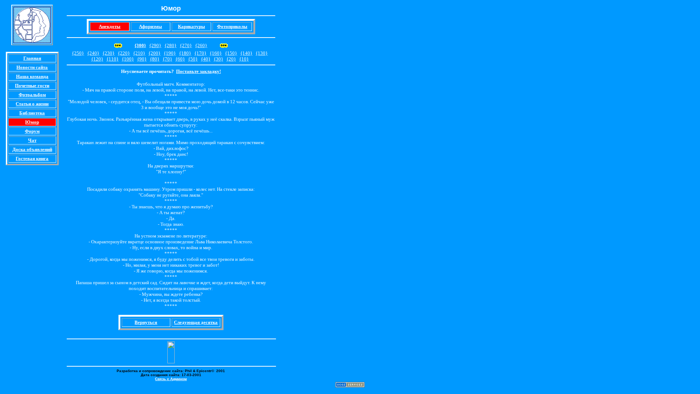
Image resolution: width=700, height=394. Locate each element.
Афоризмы (150, 26)
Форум (32, 131)
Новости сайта (32, 67)
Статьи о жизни (32, 104)
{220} (124, 53)
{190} (170, 53)
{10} (244, 59)
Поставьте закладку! (198, 71)
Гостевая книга (32, 158)
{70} (167, 59)
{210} (139, 53)
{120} (97, 59)
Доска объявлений (32, 149)
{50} (193, 59)
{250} (78, 53)
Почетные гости (32, 85)
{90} (142, 59)
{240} (93, 53)
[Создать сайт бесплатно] (350, 385)
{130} (262, 53)
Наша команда (32, 76)
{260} (201, 45)
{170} (200, 53)
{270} (186, 45)
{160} (216, 53)
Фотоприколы (232, 26)
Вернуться (146, 322)
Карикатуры (191, 26)
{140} (246, 53)
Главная (32, 58)
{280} (170, 45)
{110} (112, 59)
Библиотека (32, 113)
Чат (32, 140)
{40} (205, 59)
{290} (155, 45)
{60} (180, 59)
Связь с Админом (171, 379)
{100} (128, 59)
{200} (154, 53)
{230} (108, 53)
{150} (231, 53)
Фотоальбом (32, 94)
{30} (218, 59)
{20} (231, 59)
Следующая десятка (196, 322)
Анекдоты (109, 26)
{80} (154, 59)
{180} (185, 53)
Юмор (32, 122)
